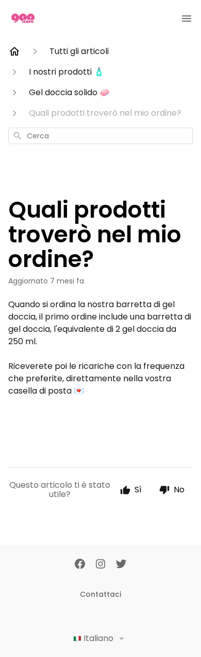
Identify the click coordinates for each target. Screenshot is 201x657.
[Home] (14, 51)
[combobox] (100, 136)
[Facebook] (80, 565)
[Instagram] (100, 565)
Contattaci (100, 594)
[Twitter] (121, 565)
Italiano (98, 638)
